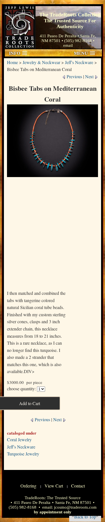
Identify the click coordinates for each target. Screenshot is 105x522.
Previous (74, 76)
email (68, 45)
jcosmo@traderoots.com (75, 507)
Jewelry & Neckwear (41, 62)
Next (90, 76)
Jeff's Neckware (79, 62)
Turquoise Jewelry (23, 454)
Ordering (28, 486)
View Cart (54, 486)
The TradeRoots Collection (20, 27)
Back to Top (85, 516)
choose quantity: (21, 388)
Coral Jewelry (19, 439)
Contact (78, 486)
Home (12, 62)
